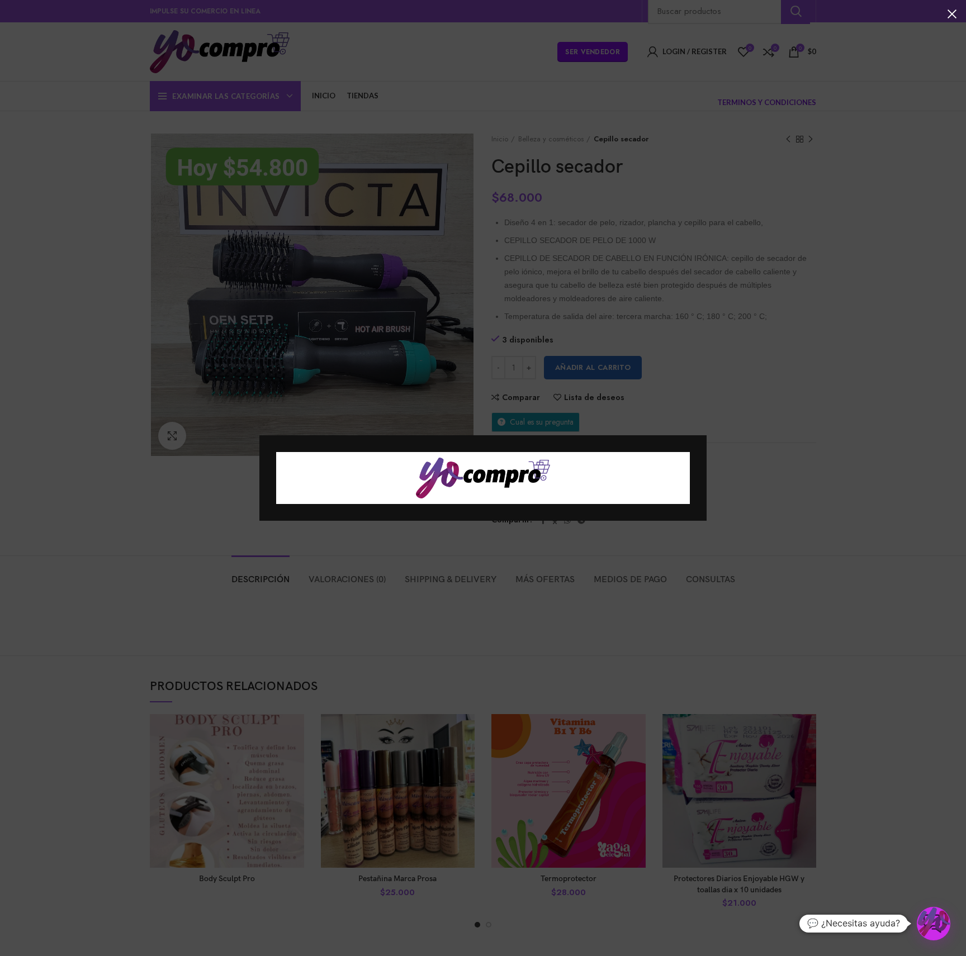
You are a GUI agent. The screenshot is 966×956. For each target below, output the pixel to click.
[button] (933, 923)
